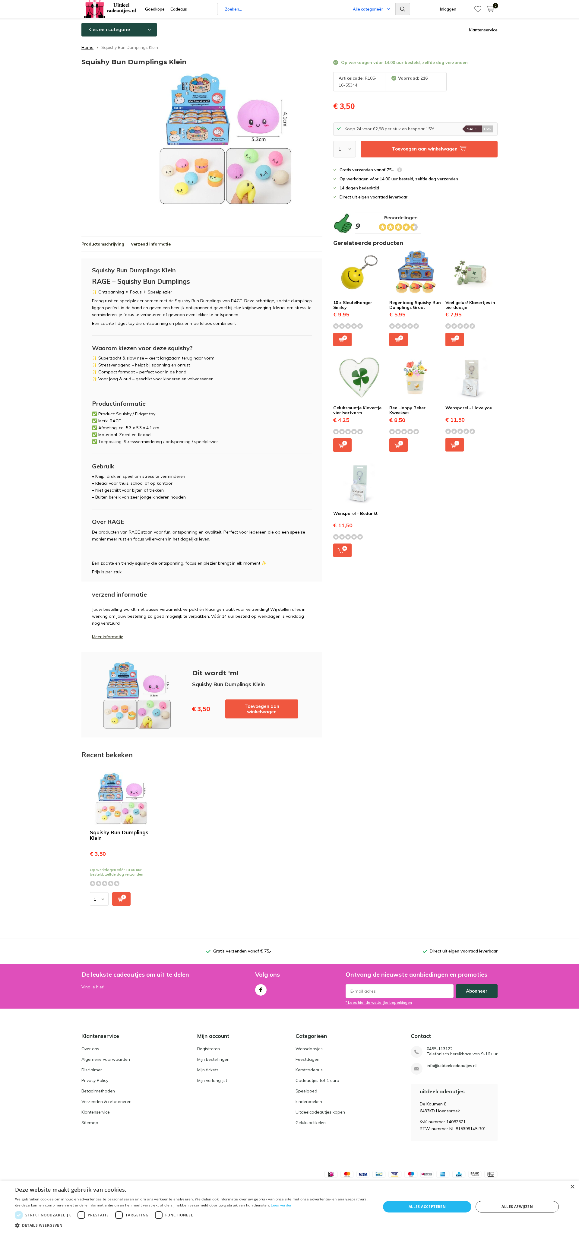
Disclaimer (91, 1070)
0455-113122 (440, 1048)
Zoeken (403, 9)
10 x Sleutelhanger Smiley (352, 305)
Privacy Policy (94, 1080)
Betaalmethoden (98, 1091)
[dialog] (289, 1207)
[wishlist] (477, 9)
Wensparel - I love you (468, 407)
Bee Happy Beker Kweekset (407, 410)
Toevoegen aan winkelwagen (262, 709)
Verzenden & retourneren (106, 1101)
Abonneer (477, 991)
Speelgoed (306, 1091)
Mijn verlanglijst (212, 1080)
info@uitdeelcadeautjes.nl (451, 1065)
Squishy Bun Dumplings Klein (119, 835)
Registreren (208, 1048)
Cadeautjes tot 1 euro (317, 1080)
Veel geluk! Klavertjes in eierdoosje (470, 305)
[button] (192, 1225)
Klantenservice (483, 30)
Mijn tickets (208, 1070)
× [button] (572, 1187)
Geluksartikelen (311, 1122)
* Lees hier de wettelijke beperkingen (379, 1002)
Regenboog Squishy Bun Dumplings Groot (415, 305)
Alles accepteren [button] (427, 1206)
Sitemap (89, 1122)
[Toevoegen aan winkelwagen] (121, 899)
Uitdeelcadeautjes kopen (320, 1112)
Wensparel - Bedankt (355, 513)
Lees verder (281, 1205)
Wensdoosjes (309, 1048)
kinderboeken (309, 1101)
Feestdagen (307, 1059)
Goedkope (155, 9)
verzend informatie (151, 244)
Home (87, 47)
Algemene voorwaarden (105, 1059)
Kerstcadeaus (309, 1070)
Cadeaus (178, 9)
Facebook (261, 990)
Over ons (90, 1048)
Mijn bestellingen (213, 1059)
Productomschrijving (102, 244)
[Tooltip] (399, 170)
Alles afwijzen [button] (517, 1206)
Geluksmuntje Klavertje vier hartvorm (357, 410)
